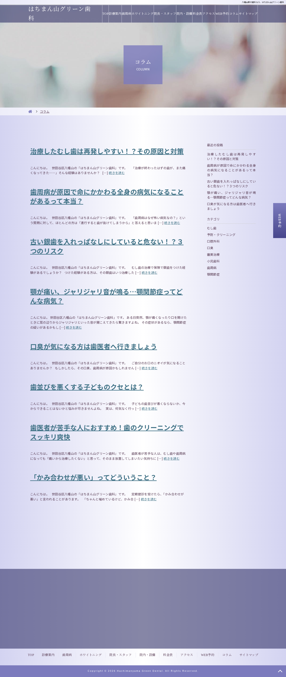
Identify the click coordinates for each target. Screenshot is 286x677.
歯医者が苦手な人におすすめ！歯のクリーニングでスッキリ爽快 (107, 432)
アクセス (208, 13)
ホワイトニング (143, 13)
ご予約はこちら (194, 627)
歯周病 (126, 13)
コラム (234, 13)
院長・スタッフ (165, 13)
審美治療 (213, 254)
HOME (30, 111)
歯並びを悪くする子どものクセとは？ (87, 386)
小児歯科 (213, 261)
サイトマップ (248, 13)
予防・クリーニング (221, 234)
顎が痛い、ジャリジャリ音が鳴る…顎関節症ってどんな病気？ (106, 296)
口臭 (210, 247)
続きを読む (117, 172)
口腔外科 (213, 241)
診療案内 (115, 13)
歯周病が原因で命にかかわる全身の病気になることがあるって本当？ (107, 196)
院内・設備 (184, 13)
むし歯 (212, 228)
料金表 (197, 13)
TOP (105, 13)
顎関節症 (213, 274)
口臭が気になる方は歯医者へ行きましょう (93, 346)
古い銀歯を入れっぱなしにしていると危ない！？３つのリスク (106, 246)
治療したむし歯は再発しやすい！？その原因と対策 (107, 151)
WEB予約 (222, 13)
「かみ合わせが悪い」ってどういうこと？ (93, 477)
